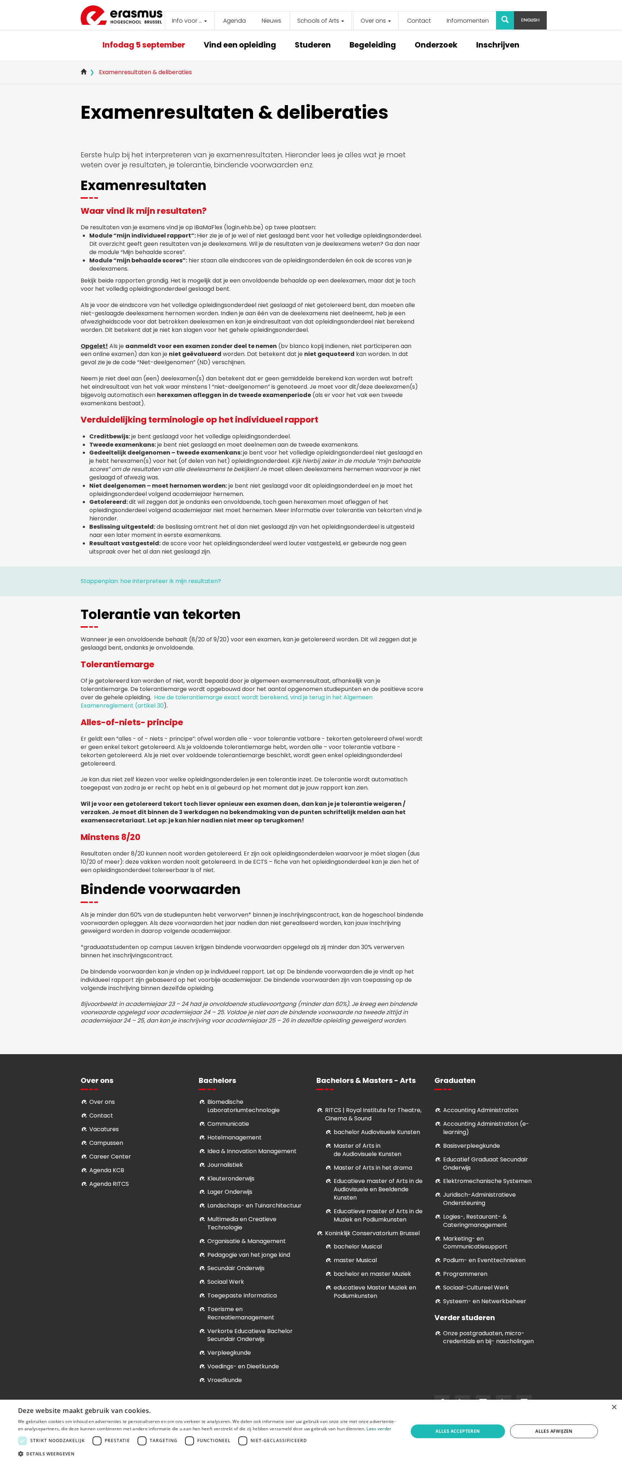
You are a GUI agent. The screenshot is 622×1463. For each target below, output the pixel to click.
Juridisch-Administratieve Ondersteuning (479, 1199)
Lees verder (378, 1429)
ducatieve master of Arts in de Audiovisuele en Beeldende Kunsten (378, 1189)
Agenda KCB (106, 1170)
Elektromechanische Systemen (487, 1181)
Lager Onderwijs (229, 1192)
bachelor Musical (358, 1246)
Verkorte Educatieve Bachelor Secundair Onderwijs (250, 1335)
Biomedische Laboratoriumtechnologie (243, 1106)
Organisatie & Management (246, 1241)
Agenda (234, 21)
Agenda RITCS (109, 1184)
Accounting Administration (480, 1110)
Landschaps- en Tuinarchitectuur (254, 1205)
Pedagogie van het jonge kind (248, 1255)
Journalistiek (225, 1165)
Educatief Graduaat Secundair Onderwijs (485, 1163)
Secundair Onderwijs (236, 1268)
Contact (419, 21)
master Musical (355, 1260)
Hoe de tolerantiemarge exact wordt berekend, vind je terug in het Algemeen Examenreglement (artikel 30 (227, 701)
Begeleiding (373, 45)
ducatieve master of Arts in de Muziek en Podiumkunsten (378, 1215)
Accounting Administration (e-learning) (486, 1128)
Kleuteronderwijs (230, 1178)
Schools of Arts (319, 21)
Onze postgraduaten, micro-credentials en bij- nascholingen (488, 1337)
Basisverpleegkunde (471, 1146)
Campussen (106, 1143)
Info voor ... (187, 21)
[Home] (124, 15)
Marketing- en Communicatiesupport (475, 1242)
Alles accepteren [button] (458, 1431)
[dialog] (311, 1431)
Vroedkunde (224, 1380)
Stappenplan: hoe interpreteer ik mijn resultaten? (151, 581)
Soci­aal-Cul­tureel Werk (476, 1287)
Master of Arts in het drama (373, 1168)
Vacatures (104, 1129)
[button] (207, 1453)
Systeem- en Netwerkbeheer (484, 1301)
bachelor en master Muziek (372, 1274)
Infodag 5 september (144, 45)
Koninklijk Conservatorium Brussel (372, 1233)
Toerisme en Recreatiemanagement (240, 1313)
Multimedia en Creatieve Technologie (241, 1223)
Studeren (313, 45)
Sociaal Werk (225, 1282)
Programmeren (465, 1274)
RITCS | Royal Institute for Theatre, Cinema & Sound (373, 1114)
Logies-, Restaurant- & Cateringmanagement (475, 1221)
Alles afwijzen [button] (554, 1431)
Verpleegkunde (229, 1353)
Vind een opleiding (240, 45)
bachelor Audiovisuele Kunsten (377, 1132)
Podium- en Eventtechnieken (484, 1260)
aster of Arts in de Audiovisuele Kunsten (367, 1150)
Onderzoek (436, 45)
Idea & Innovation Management (252, 1151)
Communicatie (228, 1124)
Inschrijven (497, 45)
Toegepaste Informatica (242, 1295)
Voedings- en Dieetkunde (243, 1366)
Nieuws (271, 21)
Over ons (374, 21)
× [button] (614, 1407)
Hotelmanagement (234, 1137)
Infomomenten (468, 21)
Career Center (110, 1156)
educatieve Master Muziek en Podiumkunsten (375, 1291)
